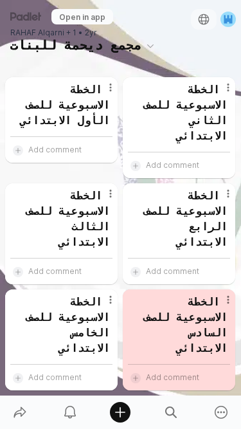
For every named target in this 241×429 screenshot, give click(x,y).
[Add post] (120, 412)
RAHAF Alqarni (37, 32)
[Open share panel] (20, 412)
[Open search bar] (171, 412)
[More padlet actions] (221, 412)
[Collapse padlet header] (150, 46)
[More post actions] (102, 92)
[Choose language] (204, 19)
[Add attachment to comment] (18, 150)
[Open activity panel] (70, 412)
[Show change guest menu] (228, 19)
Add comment (55, 149)
